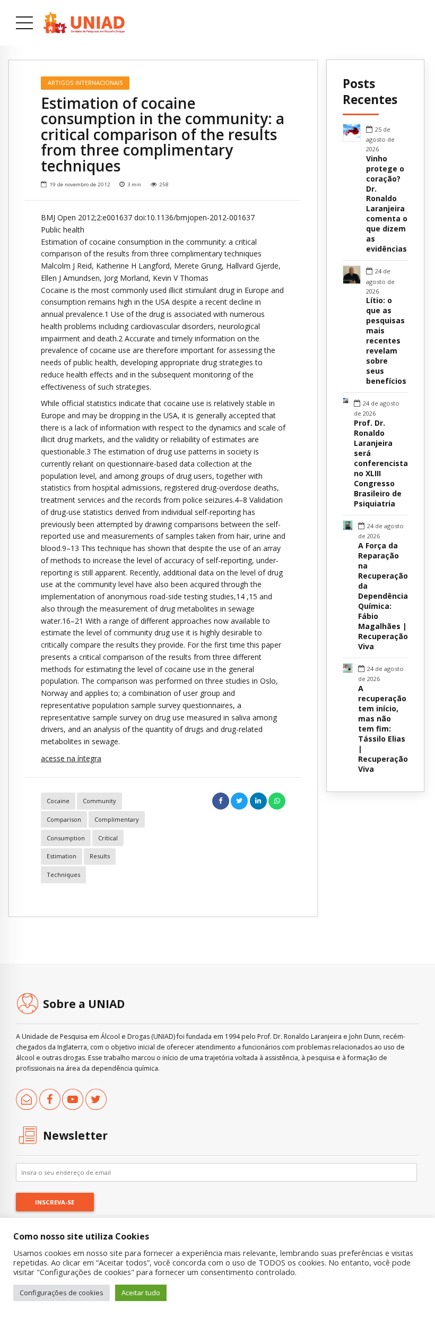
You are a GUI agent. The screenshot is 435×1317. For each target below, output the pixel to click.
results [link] (100, 856)
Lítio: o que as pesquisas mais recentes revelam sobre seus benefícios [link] (386, 341)
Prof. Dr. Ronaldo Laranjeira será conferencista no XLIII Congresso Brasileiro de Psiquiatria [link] (381, 463)
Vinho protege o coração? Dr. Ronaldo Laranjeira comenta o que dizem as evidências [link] (386, 204)
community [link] (99, 801)
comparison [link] (64, 819)
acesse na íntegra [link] (71, 758)
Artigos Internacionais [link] (85, 83)
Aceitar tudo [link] (140, 1292)
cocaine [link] (58, 801)
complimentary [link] (116, 819)
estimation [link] (61, 856)
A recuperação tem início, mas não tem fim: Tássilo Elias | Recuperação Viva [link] (383, 729)
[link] (84, 22)
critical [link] (108, 838)
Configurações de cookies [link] (61, 1292)
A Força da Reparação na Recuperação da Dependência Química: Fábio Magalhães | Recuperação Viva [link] (383, 596)
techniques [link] (63, 875)
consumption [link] (66, 838)
